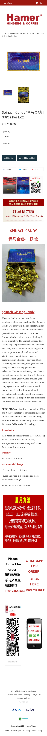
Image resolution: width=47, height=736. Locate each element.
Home (4, 33)
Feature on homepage (17, 33)
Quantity (6, 131)
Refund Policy (37, 730)
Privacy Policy (24, 730)
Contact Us (23, 702)
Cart (41, 3)
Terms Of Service (11, 730)
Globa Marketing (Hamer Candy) (23, 691)
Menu (9, 3)
